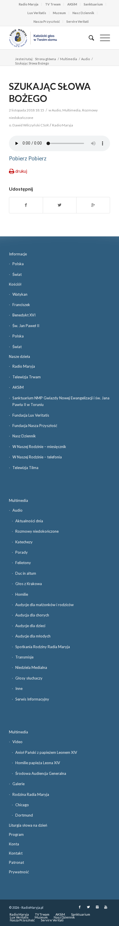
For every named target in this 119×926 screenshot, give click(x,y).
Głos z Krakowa (28, 583)
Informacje (18, 254)
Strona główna (45, 59)
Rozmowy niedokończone (37, 531)
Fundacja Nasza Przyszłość (34, 425)
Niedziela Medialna (31, 667)
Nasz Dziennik (83, 13)
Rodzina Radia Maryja (30, 794)
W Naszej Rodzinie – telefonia (37, 457)
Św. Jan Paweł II (25, 325)
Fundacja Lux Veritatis (30, 415)
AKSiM (72, 4)
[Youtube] (105, 907)
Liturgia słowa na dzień (28, 825)
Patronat (16, 862)
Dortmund (24, 815)
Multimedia (68, 59)
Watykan (19, 294)
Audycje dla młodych (33, 636)
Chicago (22, 804)
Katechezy (24, 542)
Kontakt (16, 853)
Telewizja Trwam (26, 377)
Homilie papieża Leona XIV (37, 762)
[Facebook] (79, 907)
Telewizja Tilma (25, 467)
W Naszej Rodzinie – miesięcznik (39, 446)
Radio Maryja (28, 4)
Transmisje (24, 657)
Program (16, 834)
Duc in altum (25, 573)
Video (17, 741)
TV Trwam (53, 4)
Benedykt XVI (24, 315)
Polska (18, 263)
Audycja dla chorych (32, 615)
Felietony (23, 562)
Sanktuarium (93, 4)
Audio (85, 59)
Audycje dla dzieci (30, 625)
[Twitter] (88, 907)
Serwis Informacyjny (32, 699)
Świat (17, 274)
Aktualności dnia (29, 521)
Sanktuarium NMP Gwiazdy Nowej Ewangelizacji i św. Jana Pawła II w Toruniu (60, 401)
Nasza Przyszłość (47, 21)
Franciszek (21, 304)
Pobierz (18, 158)
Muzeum (59, 13)
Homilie (21, 594)
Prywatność (19, 872)
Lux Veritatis (36, 13)
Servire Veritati (77, 21)
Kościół (15, 284)
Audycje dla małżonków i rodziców (44, 604)
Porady (21, 552)
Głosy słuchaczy (28, 678)
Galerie (18, 783)
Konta (14, 844)
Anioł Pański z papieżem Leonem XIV (46, 752)
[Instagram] (97, 907)
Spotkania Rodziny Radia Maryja (42, 646)
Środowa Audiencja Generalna (40, 773)
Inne (19, 688)
